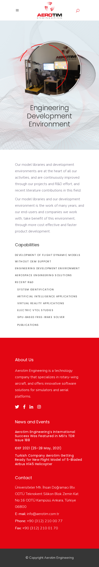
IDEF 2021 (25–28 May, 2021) (38, 448)
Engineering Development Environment (47, 268)
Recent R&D (24, 282)
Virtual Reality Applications (40, 303)
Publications (28, 325)
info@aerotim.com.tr (42, 513)
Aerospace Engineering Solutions (43, 275)
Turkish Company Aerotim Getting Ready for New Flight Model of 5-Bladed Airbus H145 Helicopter (48, 459)
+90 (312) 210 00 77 (44, 521)
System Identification (35, 289)
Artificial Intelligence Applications (47, 296)
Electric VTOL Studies (35, 310)
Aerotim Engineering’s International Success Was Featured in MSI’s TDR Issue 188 (45, 436)
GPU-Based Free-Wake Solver (41, 317)
